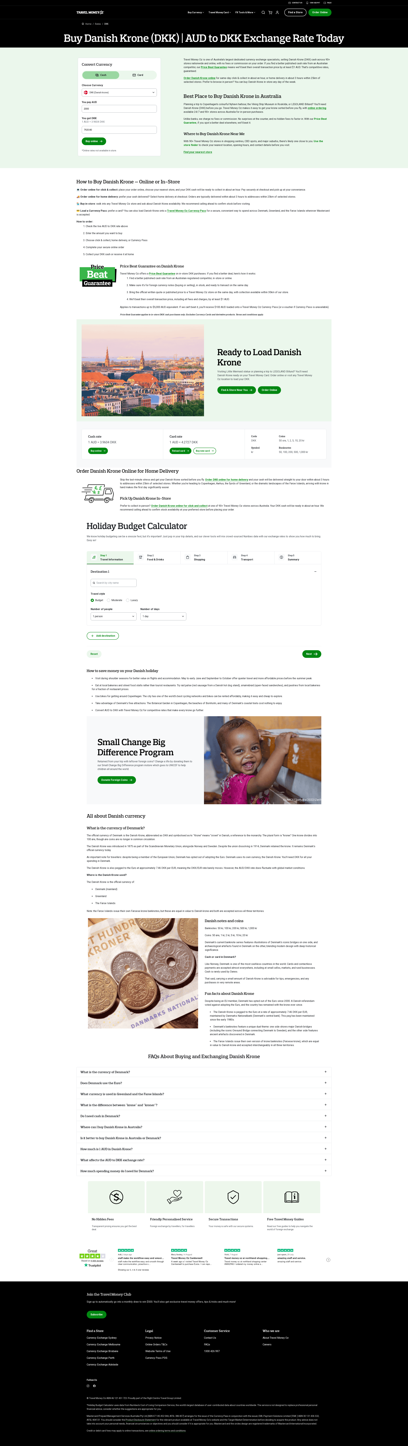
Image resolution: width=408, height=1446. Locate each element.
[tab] (100, 75)
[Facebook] (94, 1385)
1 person (98, 616)
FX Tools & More (244, 12)
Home (88, 24)
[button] (295, 12)
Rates (98, 24)
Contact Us (297, 3)
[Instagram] (88, 1385)
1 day (145, 616)
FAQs (329, 3)
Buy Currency (195, 12)
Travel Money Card (218, 12)
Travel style (98, 593)
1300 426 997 (315, 3)
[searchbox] (115, 583)
